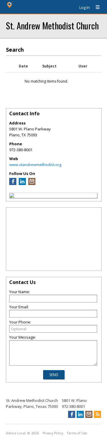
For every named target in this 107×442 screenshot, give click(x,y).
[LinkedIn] (22, 183)
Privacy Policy (53, 433)
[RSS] (97, 414)
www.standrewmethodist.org (35, 164)
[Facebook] (12, 183)
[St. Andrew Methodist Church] (12, 196)
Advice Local (16, 433)
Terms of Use (77, 433)
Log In (84, 7)
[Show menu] (95, 7)
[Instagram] (31, 183)
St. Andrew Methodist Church (52, 25)
